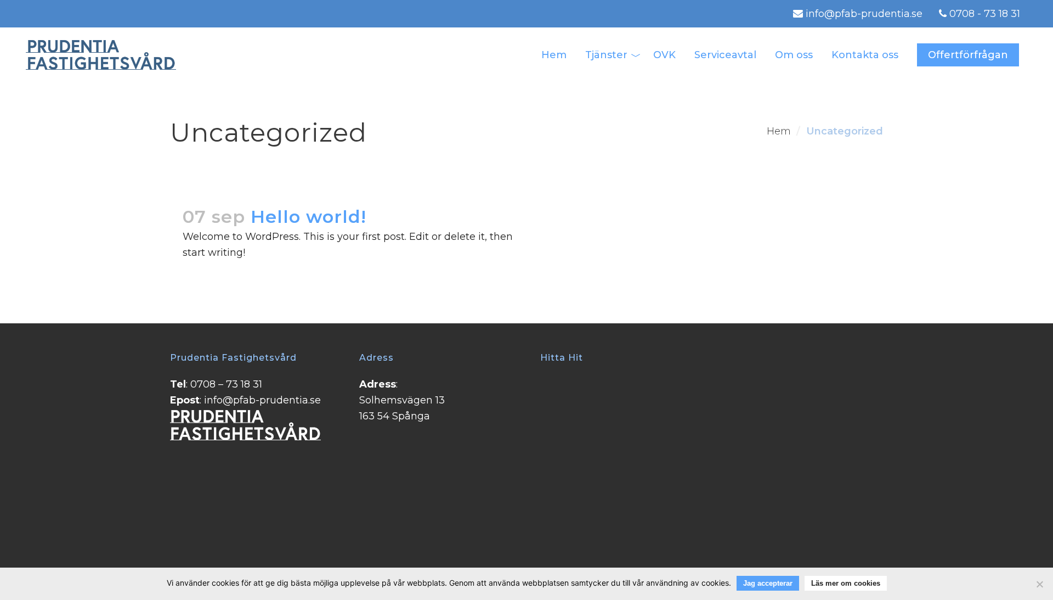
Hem (779, 131)
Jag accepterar (767, 583)
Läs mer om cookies (845, 583)
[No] (1039, 584)
